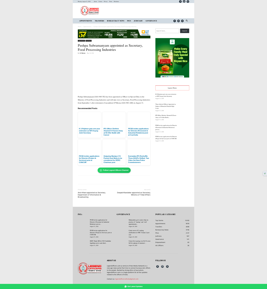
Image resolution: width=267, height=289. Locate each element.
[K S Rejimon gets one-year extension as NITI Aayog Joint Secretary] (184, 96)
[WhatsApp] (102, 58)
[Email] (111, 58)
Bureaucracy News (115, 21)
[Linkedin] (107, 58)
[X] (188, 1)
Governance (151, 21)
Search (184, 31)
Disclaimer (116, 1)
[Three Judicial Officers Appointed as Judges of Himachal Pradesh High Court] (184, 106)
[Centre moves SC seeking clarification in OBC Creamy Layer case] (122, 233)
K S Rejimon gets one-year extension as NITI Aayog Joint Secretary (89, 131)
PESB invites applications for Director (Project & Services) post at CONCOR (101, 232)
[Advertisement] (172, 161)
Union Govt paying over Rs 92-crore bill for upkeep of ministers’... (139, 242)
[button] (186, 21)
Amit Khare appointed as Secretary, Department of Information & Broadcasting (91, 195)
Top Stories (88, 40)
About (95, 1)
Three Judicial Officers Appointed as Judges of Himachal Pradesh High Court (165, 106)
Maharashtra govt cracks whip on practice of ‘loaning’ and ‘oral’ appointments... (138, 222)
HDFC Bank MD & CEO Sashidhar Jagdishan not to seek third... (100, 242)
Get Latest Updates (135, 286)
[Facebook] (180, 1)
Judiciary (138, 21)
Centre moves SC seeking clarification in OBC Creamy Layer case (139, 232)
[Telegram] (116, 58)
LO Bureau (82, 53)
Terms (110, 1)
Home (79, 26)
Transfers (99, 21)
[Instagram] (184, 1)
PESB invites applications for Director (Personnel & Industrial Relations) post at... (166, 127)
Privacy (106, 1)
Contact (100, 1)
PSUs (129, 21)
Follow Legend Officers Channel (115, 170)
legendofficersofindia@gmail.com (126, 279)
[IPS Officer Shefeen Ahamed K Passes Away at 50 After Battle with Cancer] (184, 118)
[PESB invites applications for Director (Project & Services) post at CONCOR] (184, 139)
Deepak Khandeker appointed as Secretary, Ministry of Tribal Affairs (133, 194)
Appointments (85, 21)
